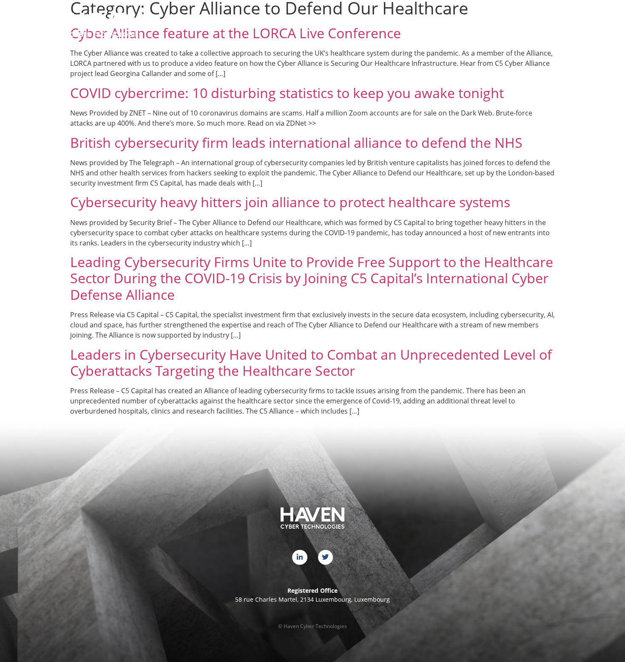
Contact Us (530, 22)
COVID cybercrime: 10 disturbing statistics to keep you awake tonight (287, 93)
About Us (297, 22)
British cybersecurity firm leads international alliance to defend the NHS (296, 142)
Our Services (345, 22)
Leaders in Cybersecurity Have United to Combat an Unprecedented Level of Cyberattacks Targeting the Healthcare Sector (311, 362)
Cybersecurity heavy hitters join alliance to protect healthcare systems (290, 202)
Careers (485, 22)
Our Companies (403, 22)
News (449, 22)
